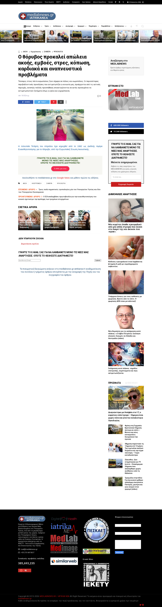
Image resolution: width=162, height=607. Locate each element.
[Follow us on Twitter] (115, 2)
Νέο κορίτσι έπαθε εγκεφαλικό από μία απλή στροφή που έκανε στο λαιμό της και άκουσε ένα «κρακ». (125, 228)
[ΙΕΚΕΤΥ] (96, 587)
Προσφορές (28, 31)
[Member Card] (126, 110)
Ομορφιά (81, 26)
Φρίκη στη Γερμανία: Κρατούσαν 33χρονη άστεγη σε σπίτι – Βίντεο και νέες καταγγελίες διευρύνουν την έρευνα (133, 432)
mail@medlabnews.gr (28, 549)
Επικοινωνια (38, 2)
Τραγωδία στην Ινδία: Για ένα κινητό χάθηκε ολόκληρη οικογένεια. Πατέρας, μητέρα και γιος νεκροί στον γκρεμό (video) (134, 483)
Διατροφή (69, 26)
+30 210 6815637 (27, 552)
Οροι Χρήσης (86, 2)
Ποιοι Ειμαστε (49, 2)
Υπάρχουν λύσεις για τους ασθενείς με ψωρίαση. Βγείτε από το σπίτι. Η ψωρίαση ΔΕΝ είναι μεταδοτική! (125, 298)
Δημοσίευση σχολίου (30, 244)
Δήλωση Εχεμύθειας (99, 2)
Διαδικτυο (66, 2)
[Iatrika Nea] (64, 533)
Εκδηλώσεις (119, 26)
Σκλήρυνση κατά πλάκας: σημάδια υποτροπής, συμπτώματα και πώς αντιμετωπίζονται (123, 370)
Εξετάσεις (28, 2)
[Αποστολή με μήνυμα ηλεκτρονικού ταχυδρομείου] (61, 102)
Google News (63, 178)
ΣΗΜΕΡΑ (47, 52)
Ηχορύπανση (36, 52)
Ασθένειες (57, 26)
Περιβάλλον (105, 26)
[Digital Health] (64, 521)
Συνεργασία (76, 2)
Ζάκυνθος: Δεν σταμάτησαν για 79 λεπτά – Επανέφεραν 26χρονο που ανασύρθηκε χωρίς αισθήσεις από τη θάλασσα (134, 466)
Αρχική (20, 2)
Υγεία (47, 26)
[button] (143, 2)
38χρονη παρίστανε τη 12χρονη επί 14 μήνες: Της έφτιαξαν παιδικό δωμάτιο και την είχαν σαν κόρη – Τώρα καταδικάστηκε (134, 449)
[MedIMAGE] (64, 553)
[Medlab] (64, 544)
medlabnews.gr (25, 598)
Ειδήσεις (36, 26)
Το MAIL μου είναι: (60, 169)
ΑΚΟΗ (25, 52)
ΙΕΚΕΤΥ (58, 2)
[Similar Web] (64, 564)
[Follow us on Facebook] (119, 2)
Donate (111, 2)
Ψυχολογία (93, 26)
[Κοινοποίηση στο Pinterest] (54, 102)
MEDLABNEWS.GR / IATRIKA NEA (54, 596)
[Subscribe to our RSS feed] (123, 2)
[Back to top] (156, 601)
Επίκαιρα (27, 26)
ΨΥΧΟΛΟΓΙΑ (58, 52)
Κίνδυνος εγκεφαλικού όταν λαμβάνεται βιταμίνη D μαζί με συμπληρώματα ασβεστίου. (125, 264)
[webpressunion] (96, 553)
